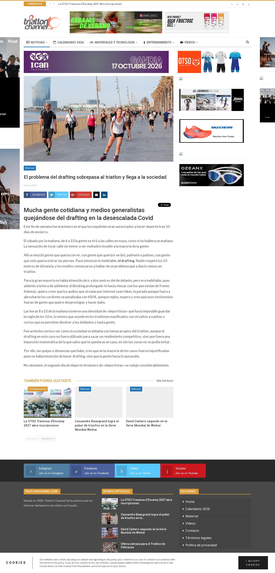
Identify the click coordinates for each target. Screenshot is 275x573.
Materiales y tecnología (115, 42)
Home (189, 501)
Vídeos (189, 42)
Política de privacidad (201, 545)
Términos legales (198, 538)
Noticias (37, 42)
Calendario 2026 (70, 42)
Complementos (37, 389)
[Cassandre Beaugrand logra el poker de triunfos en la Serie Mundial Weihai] (98, 402)
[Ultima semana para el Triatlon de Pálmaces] (110, 547)
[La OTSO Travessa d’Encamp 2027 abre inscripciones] (47, 402)
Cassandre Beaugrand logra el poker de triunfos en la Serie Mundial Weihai (103, 3)
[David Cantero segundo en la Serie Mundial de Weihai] (150, 402)
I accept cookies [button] (253, 563)
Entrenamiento (159, 42)
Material (191, 516)
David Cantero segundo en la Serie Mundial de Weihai (143, 531)
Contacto (192, 530)
